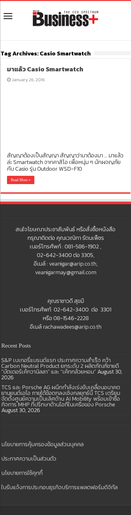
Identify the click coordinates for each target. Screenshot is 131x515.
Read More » (21, 180)
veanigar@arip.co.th (72, 263)
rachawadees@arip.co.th (72, 326)
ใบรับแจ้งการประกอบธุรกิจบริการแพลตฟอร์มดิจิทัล (59, 487)
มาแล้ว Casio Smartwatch (45, 69)
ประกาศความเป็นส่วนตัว (28, 458)
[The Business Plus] (65, 18)
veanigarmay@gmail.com (65, 272)
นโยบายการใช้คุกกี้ (22, 473)
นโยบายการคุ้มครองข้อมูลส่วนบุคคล (42, 444)
